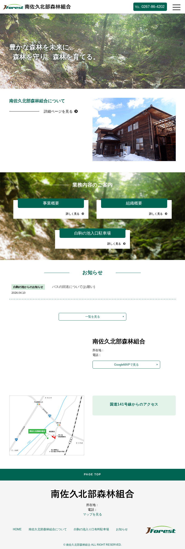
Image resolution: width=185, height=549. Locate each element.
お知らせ (122, 529)
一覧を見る (92, 316)
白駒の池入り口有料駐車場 (91, 529)
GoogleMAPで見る (126, 364)
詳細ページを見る (58, 111)
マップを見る (92, 514)
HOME (17, 529)
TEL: (149, 7)
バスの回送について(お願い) (73, 287)
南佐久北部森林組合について (48, 529)
